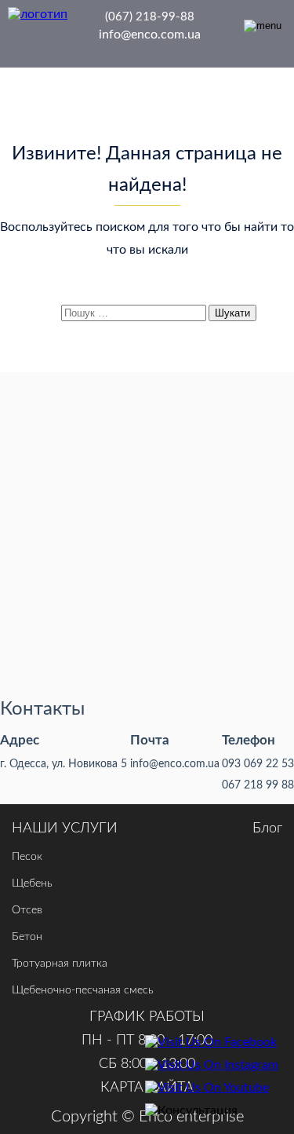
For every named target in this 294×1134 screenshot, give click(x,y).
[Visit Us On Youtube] (211, 1088)
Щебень (32, 883)
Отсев (27, 910)
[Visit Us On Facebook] (211, 1042)
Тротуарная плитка (59, 963)
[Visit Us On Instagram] (211, 1065)
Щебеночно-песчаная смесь (83, 990)
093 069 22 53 (258, 764)
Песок (27, 856)
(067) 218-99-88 (149, 17)
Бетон (27, 936)
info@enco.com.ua (150, 34)
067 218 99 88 (258, 785)
